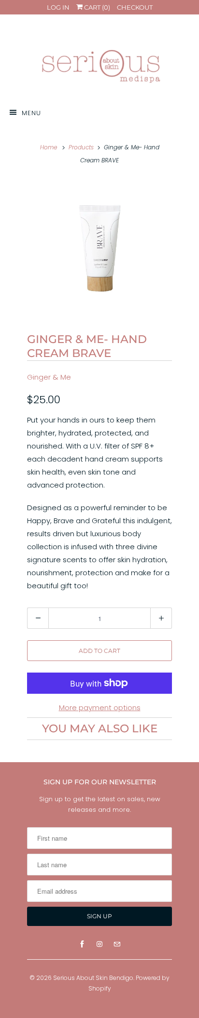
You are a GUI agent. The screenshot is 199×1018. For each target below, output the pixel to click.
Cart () (96, 7)
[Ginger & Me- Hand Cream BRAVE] (99, 248)
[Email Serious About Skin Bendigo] (117, 944)
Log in (58, 7)
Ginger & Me (49, 377)
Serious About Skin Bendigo (93, 978)
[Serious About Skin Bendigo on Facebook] (82, 944)
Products (81, 147)
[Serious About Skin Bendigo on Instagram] (99, 944)
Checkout (135, 7)
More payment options (100, 707)
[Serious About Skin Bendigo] (99, 60)
